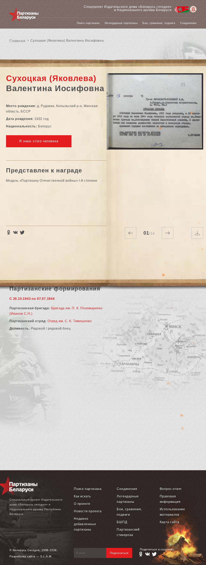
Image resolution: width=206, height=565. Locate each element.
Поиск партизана (88, 23)
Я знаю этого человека (38, 141)
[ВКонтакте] (15, 232)
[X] (22, 232)
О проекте (82, 503)
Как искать (82, 496)
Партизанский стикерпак (128, 532)
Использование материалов (172, 511)
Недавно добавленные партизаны (85, 524)
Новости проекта (88, 511)
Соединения (188, 23)
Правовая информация (170, 499)
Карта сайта (169, 522)
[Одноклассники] (8, 232)
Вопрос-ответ (171, 489)
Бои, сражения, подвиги (158, 23)
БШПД (122, 522)
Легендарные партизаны (121, 23)
